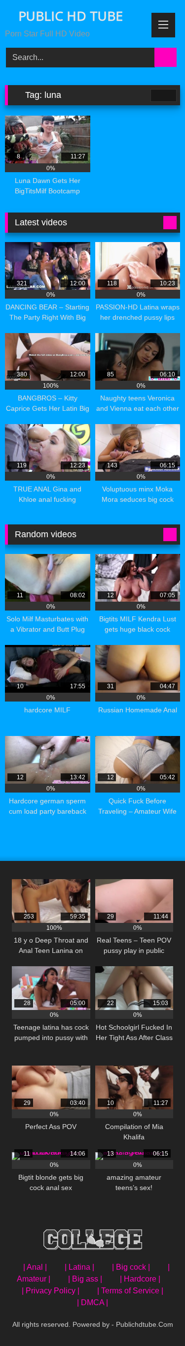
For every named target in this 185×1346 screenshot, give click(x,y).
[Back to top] (155, 1316)
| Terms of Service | (130, 1290)
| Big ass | (85, 1279)
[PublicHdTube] (92, 1241)
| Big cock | (131, 1267)
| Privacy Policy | (50, 1290)
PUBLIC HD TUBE (69, 16)
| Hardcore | (140, 1279)
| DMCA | (92, 1302)
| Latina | (79, 1267)
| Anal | (35, 1267)
